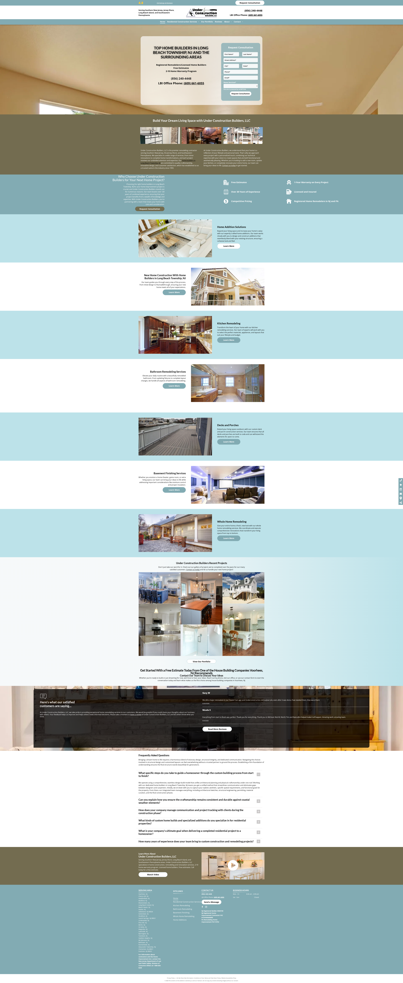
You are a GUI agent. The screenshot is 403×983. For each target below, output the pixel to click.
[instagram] (206, 907)
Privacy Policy (171, 978)
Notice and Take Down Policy (212, 978)
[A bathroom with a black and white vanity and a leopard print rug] (160, 135)
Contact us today (229, 165)
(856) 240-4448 (253, 10)
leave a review (135, 714)
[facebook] (202, 907)
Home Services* (230, 82)
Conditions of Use (199, 978)
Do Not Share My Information (185, 978)
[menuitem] (162, 21)
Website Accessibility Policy (228, 978)
